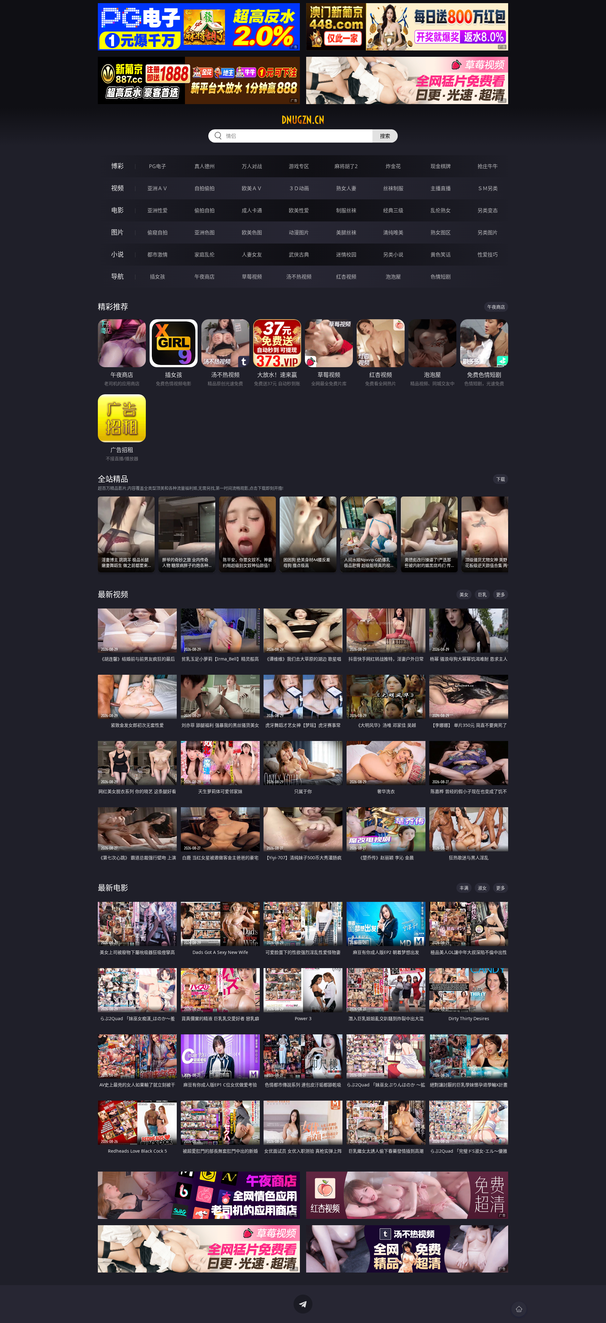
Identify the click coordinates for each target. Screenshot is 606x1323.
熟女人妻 (346, 188)
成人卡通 (252, 210)
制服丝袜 (346, 210)
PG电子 (157, 166)
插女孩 (157, 276)
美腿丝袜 (346, 232)
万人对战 (252, 166)
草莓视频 (252, 276)
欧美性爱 (299, 210)
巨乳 (482, 594)
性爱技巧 (488, 254)
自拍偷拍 (204, 188)
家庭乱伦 (204, 254)
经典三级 (393, 210)
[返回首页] (518, 1309)
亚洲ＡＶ (157, 188)
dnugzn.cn (303, 120)
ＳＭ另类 (488, 188)
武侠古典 (299, 254)
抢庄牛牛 (488, 166)
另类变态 (488, 210)
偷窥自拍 (157, 232)
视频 (117, 188)
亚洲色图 (204, 232)
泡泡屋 (393, 276)
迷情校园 (346, 254)
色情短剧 (441, 276)
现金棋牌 (441, 166)
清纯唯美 (393, 232)
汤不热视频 (299, 276)
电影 (117, 210)
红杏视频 (346, 276)
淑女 (482, 888)
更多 (500, 594)
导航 (117, 276)
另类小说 (393, 254)
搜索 (385, 135)
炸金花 (393, 166)
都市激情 (157, 254)
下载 (500, 479)
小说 (117, 254)
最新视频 (113, 594)
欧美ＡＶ (252, 188)
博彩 (117, 166)
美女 (464, 594)
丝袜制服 (393, 188)
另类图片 (488, 232)
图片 (117, 232)
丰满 (464, 888)
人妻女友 (252, 254)
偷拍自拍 (204, 210)
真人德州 (204, 166)
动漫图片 (299, 232)
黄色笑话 (441, 254)
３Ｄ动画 (299, 188)
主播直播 (441, 188)
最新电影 (113, 887)
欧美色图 (252, 232)
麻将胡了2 (346, 166)
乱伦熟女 (441, 210)
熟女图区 (441, 232)
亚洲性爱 (157, 210)
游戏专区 (299, 166)
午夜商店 (204, 276)
